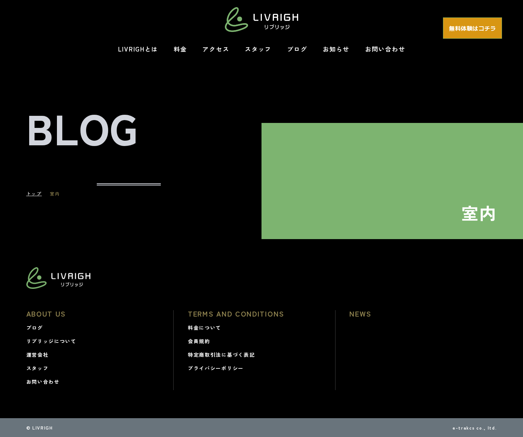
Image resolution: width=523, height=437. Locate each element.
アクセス (215, 48)
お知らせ (336, 48)
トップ (34, 193)
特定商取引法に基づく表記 (221, 354)
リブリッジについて (51, 341)
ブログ (297, 48)
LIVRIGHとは (138, 48)
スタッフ (258, 48)
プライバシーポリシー (216, 368)
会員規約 (199, 341)
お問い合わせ (385, 48)
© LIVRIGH (39, 428)
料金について (204, 327)
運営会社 (37, 354)
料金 (180, 48)
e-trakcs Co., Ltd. (475, 428)
